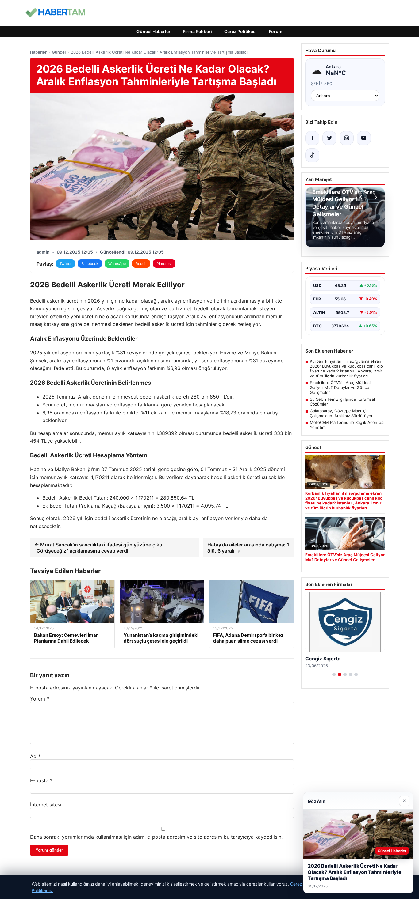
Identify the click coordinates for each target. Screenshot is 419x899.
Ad (35, 756)
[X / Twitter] (329, 138)
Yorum (39, 699)
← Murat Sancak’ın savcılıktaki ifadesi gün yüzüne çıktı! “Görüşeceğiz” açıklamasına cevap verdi (99, 548)
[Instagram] (347, 138)
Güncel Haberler (153, 31)
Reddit (141, 263)
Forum (276, 31)
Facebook (89, 263)
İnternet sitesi (45, 805)
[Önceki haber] (362, 197)
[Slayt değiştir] (334, 674)
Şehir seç (322, 83)
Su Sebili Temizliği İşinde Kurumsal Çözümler (342, 401)
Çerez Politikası (240, 31)
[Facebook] (312, 138)
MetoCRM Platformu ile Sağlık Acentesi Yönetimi (347, 425)
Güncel (59, 52)
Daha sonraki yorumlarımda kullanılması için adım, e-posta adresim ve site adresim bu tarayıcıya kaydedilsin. (156, 837)
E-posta (41, 780)
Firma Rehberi (197, 31)
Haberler (38, 52)
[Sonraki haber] (375, 197)
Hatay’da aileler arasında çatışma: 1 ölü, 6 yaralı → (248, 548)
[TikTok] (312, 155)
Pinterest (164, 263)
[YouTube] (364, 138)
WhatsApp (117, 263)
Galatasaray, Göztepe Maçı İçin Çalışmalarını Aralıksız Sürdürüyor (341, 413)
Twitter (65, 263)
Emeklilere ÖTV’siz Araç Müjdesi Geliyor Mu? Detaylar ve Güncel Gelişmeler (340, 387)
